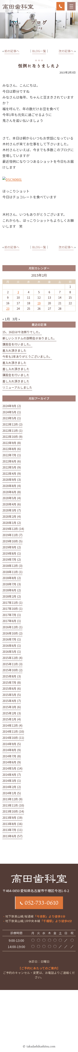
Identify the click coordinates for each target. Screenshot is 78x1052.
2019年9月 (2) (11, 547)
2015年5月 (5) (11, 695)
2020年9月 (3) (11, 479)
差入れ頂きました (14, 350)
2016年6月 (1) (11, 645)
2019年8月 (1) (11, 553)
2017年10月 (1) (12, 608)
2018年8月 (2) (11, 578)
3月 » (16, 319)
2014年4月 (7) (11, 774)
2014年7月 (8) (11, 756)
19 (39, 303)
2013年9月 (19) (12, 817)
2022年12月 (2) (12, 424)
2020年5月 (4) (11, 498)
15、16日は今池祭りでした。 (22, 332)
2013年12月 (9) (12, 799)
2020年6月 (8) (11, 492)
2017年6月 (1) (11, 621)
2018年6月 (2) (11, 590)
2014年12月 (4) (12, 725)
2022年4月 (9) (11, 473)
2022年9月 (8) (11, 443)
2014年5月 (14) (12, 768)
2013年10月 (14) (13, 811)
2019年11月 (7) (12, 535)
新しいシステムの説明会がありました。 (29, 338)
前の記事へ (11, 51)
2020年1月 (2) (11, 522)
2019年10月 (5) (12, 541)
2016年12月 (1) (12, 627)
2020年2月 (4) (11, 516)
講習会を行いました (15, 375)
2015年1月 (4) (11, 719)
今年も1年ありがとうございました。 (27, 356)
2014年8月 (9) (11, 750)
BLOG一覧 (39, 51)
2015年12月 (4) (12, 658)
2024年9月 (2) (11, 406)
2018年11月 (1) (12, 572)
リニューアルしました (17, 387)
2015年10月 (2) (12, 670)
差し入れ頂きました (15, 369)
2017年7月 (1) (11, 615)
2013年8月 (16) (12, 824)
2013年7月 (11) (12, 830)
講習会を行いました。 (17, 344)
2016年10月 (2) (12, 633)
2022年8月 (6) (11, 449)
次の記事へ (66, 51)
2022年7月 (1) (11, 455)
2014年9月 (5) (11, 744)
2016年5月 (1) (11, 651)
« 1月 (6, 319)
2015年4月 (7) (11, 701)
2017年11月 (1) (12, 602)
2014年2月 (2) (11, 787)
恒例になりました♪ (39, 66)
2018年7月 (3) (11, 584)
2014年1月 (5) (11, 793)
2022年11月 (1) (12, 430)
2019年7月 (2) (11, 559)
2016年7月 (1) (11, 639)
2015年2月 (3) (11, 713)
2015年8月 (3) (11, 676)
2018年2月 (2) (11, 596)
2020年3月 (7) (11, 510)
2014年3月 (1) (11, 780)
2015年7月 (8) (11, 682)
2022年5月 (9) (11, 467)
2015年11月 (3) (12, 664)
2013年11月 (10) (13, 805)
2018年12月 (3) (12, 565)
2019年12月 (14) (13, 529)
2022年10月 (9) (12, 436)
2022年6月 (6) (11, 461)
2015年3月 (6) (11, 707)
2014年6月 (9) (11, 762)
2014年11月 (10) (13, 731)
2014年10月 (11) (13, 737)
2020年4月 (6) (11, 504)
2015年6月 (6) (11, 688)
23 (7, 308)
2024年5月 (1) (11, 412)
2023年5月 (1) (11, 418)
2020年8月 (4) (11, 486)
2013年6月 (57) (12, 836)
